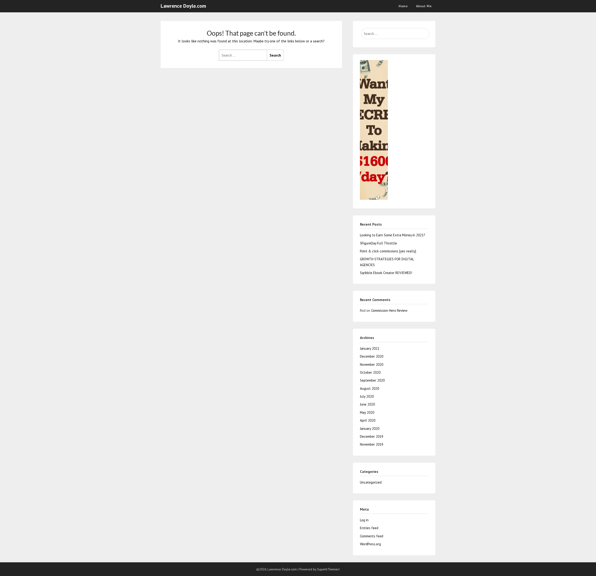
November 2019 (371, 444)
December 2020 (371, 356)
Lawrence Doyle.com (183, 6)
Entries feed (369, 528)
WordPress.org (370, 544)
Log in (364, 520)
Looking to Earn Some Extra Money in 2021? (392, 235)
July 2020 (367, 396)
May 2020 (367, 412)
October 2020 (370, 372)
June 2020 (367, 404)
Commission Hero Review (389, 310)
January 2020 (369, 428)
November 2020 (371, 364)
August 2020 (369, 388)
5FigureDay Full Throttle (378, 243)
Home (403, 6)
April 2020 (367, 420)
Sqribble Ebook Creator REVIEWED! (386, 273)
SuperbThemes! (328, 569)
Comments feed (371, 536)
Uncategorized (371, 482)
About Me (424, 6)
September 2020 (372, 380)
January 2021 (369, 348)
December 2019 (371, 436)
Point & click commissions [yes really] (388, 251)
